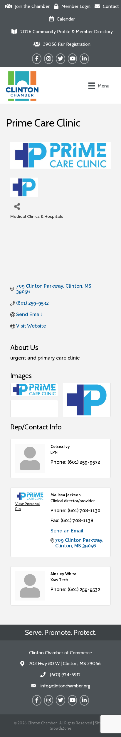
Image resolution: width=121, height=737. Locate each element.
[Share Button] (16, 206)
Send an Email (67, 531)
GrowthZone (60, 728)
